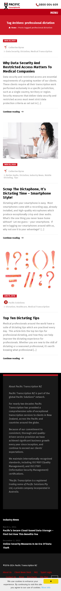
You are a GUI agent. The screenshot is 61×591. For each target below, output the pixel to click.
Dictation (25, 51)
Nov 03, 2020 (10, 164)
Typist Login (46, 572)
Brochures (32, 577)
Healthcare (21, 307)
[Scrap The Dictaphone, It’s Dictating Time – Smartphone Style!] (30, 140)
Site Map (44, 577)
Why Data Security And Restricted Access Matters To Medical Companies (27, 67)
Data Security (12, 51)
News (21, 577)
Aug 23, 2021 (10, 41)
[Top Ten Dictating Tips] (30, 269)
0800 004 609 (48, 4)
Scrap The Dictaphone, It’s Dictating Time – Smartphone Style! (27, 193)
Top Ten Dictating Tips (21, 318)
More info (45, 587)
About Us (7, 572)
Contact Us (11, 577)
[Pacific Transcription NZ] (12, 6)
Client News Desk (23, 572)
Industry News (37, 175)
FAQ (36, 572)
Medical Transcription (41, 51)
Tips (16, 177)
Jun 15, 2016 (9, 296)
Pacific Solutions (16, 303)
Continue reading (11, 112)
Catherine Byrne (16, 47)
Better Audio (12, 175)
